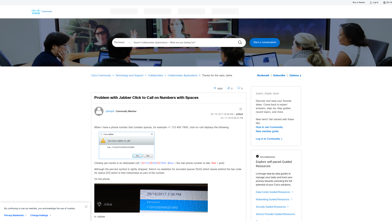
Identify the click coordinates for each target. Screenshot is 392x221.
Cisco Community (101, 75)
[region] (45, 212)
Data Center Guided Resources (273, 192)
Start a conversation (264, 42)
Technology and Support (129, 75)
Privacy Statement (14, 215)
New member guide (267, 131)
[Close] (86, 206)
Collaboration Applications (182, 75)
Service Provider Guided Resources (275, 214)
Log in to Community (268, 139)
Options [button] (294, 75)
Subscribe (279, 75)
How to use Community (269, 127)
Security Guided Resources (271, 206)
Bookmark (263, 75)
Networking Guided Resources (272, 199)
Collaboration (155, 75)
